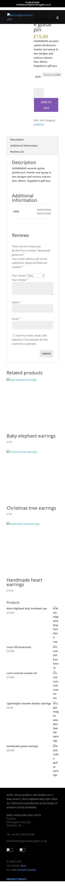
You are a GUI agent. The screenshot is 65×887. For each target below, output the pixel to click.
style (38, 76)
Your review (20, 279)
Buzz (23, 865)
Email (16, 318)
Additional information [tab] (24, 145)
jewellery (39, 124)
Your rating (19, 275)
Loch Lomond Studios (23, 869)
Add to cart (46, 105)
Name (16, 302)
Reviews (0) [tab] (17, 151)
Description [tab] (17, 139)
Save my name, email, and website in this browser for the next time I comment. (30, 339)
